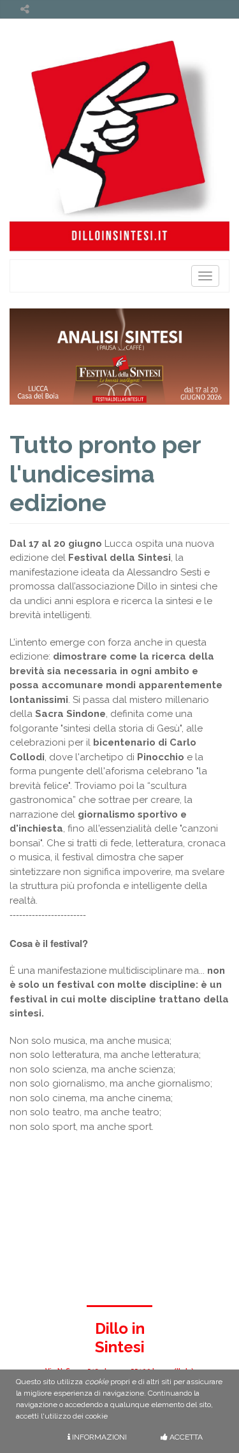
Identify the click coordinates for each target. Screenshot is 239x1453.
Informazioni (98, 1437)
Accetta (185, 1437)
